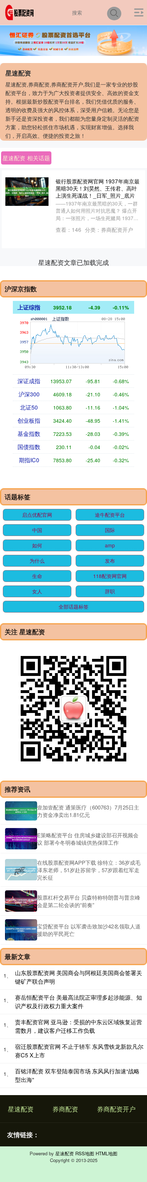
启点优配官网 (37, 514)
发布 (110, 560)
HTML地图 (106, 1153)
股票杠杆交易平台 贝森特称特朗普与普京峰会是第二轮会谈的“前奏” (88, 901)
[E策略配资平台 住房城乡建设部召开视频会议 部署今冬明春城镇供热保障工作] (21, 838)
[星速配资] (21, 11)
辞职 (110, 591)
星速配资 (21, 1108)
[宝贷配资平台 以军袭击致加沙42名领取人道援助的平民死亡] (21, 930)
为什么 (37, 560)
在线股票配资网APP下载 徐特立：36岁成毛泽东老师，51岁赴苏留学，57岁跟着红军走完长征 (89, 870)
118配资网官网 (110, 575)
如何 (37, 545)
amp (110, 545)
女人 (37, 591)
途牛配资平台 (110, 514)
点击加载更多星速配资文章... (73, 262)
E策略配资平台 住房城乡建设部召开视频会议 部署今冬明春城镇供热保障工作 (87, 838)
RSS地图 (84, 1153)
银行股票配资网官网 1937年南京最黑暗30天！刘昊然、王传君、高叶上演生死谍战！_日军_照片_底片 (98, 188)
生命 (37, 575)
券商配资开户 (116, 1108)
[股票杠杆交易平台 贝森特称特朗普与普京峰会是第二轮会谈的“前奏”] (21, 901)
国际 (110, 529)
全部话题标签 (73, 606)
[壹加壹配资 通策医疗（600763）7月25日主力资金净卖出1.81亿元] (21, 811)
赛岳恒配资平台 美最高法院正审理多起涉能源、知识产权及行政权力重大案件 (78, 1001)
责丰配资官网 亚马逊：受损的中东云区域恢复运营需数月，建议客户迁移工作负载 (78, 1026)
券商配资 (65, 1108)
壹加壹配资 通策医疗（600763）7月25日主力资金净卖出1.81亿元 (88, 810)
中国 (37, 529)
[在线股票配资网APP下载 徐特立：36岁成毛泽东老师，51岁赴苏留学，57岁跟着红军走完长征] (21, 869)
